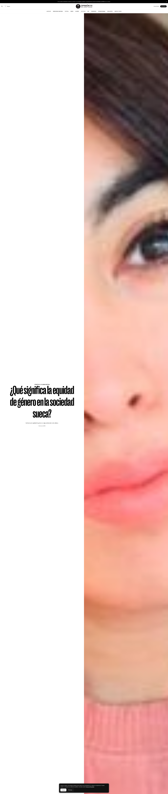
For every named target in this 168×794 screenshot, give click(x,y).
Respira (8, 6)
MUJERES (77, 11)
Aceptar (63, 789)
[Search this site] (2, 6)
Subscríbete (163, 6)
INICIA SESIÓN (109, 11)
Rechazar (70, 789)
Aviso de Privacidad (90, 786)
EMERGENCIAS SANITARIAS (58, 11)
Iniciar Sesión (156, 6)
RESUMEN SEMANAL (101, 11)
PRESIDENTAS (93, 11)
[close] (166, 2)
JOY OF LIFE (83, 11)
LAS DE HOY (49, 11)
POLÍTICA (66, 11)
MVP (88, 11)
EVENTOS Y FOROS (118, 11)
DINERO (71, 11)
